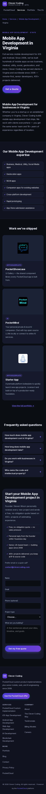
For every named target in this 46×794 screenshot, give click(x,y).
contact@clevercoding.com (17, 567)
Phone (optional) (11, 601)
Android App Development (8, 721)
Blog (4, 756)
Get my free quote (17, 648)
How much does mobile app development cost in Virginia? (19, 437)
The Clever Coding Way (32, 715)
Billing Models (30, 727)
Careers (28, 732)
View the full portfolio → (23, 405)
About (27, 709)
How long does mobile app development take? (17, 448)
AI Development (9, 733)
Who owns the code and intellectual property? (16, 472)
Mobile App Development (29, 19)
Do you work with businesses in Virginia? (20, 460)
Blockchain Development (8, 739)
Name (7, 578)
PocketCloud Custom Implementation (11, 709)
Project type (10, 612)
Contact (5, 762)
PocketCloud (9, 10)
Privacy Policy (8, 768)
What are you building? (14, 623)
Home (4, 19)
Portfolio (31, 10)
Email (7, 589)
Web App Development (8, 727)
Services (21, 10)
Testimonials (30, 721)
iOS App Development (11, 715)
